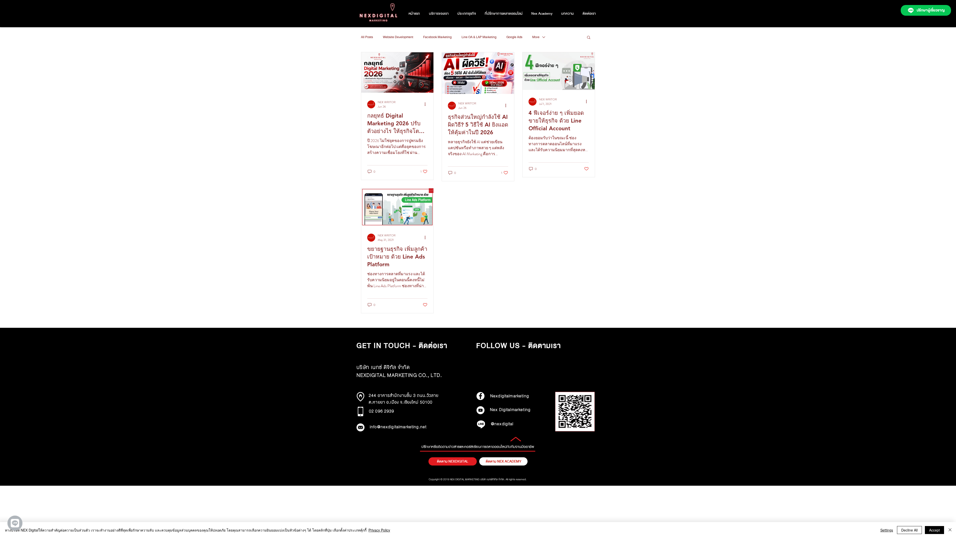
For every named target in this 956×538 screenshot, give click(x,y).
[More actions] (427, 104)
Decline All (909, 530)
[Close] (950, 530)
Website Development (398, 37)
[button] (466, 13)
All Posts (367, 37)
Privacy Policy (379, 530)
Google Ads (514, 37)
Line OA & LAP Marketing (479, 37)
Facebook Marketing (437, 37)
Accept (934, 530)
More (535, 37)
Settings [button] (886, 530)
